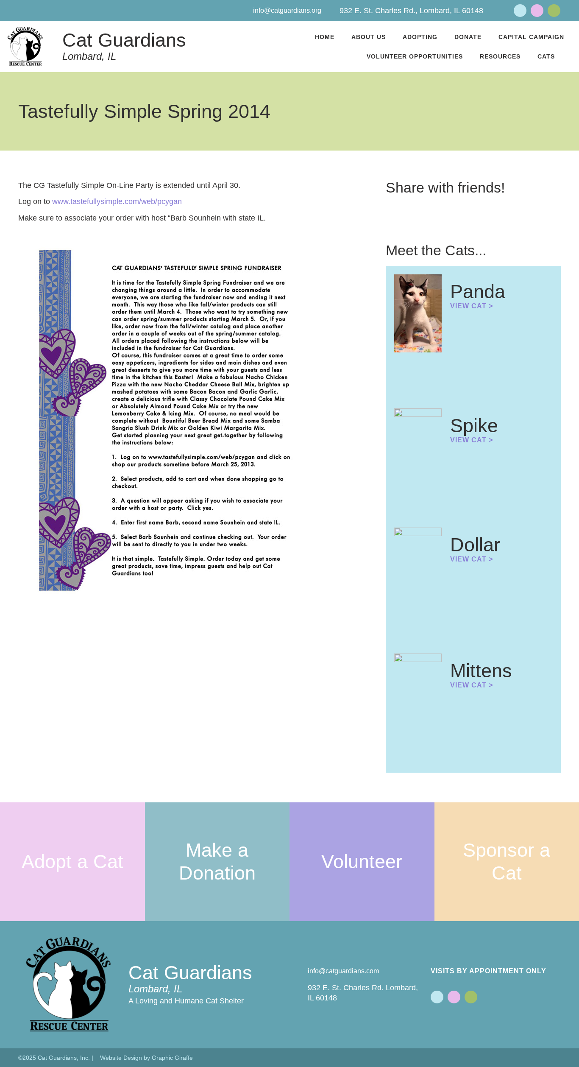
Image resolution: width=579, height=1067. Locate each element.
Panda (477, 291)
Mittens (481, 671)
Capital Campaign (531, 37)
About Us (368, 37)
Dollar (475, 545)
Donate (468, 37)
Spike (474, 425)
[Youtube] (537, 10)
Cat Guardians (124, 40)
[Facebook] (520, 10)
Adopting (420, 37)
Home (324, 37)
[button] (388, 208)
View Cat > (471, 306)
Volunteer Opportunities (415, 56)
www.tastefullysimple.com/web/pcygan (117, 201)
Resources (500, 56)
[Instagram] (554, 10)
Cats (546, 56)
